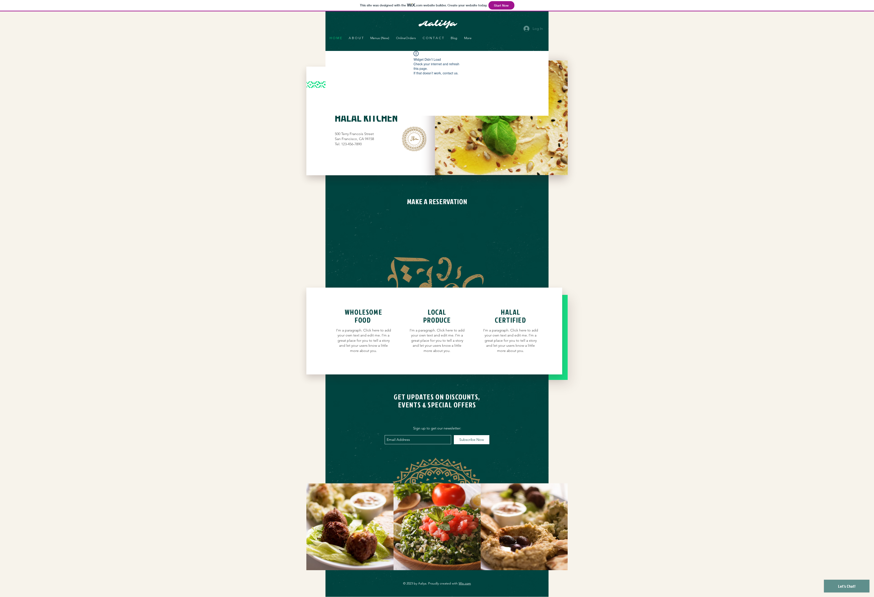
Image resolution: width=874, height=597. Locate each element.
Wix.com (465, 583)
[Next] (559, 118)
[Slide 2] (501, 169)
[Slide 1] (496, 169)
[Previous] (443, 118)
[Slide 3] (506, 169)
